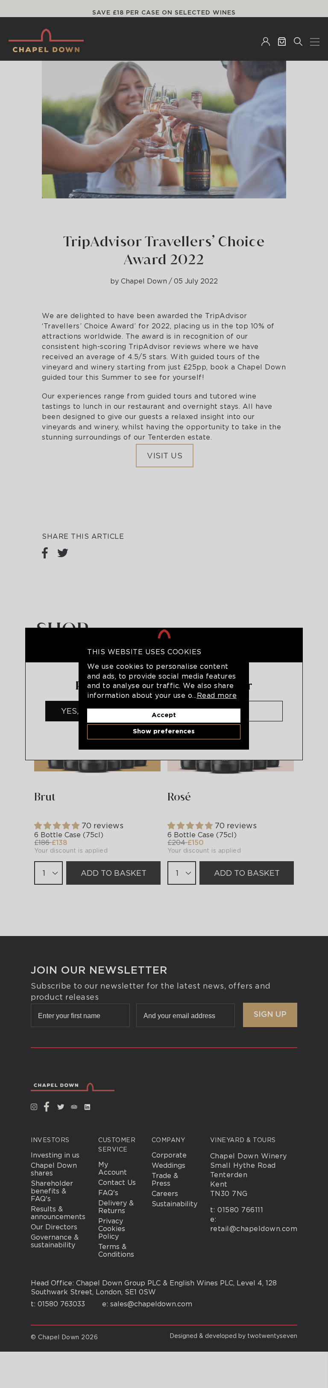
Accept (164, 715)
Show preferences (164, 731)
